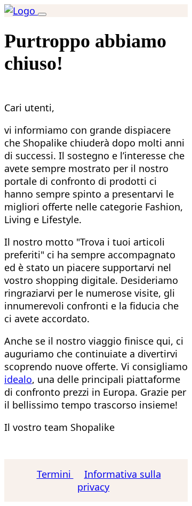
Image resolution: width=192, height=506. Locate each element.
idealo (18, 379)
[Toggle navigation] (42, 14)
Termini (55, 474)
